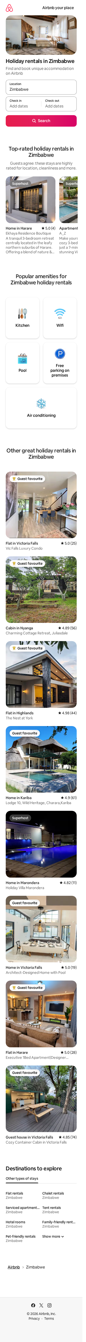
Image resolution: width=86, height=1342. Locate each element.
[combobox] (41, 89)
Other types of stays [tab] (22, 1178)
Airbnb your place (58, 7)
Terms (49, 1318)
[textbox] (23, 106)
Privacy (34, 1318)
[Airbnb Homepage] (9, 7)
